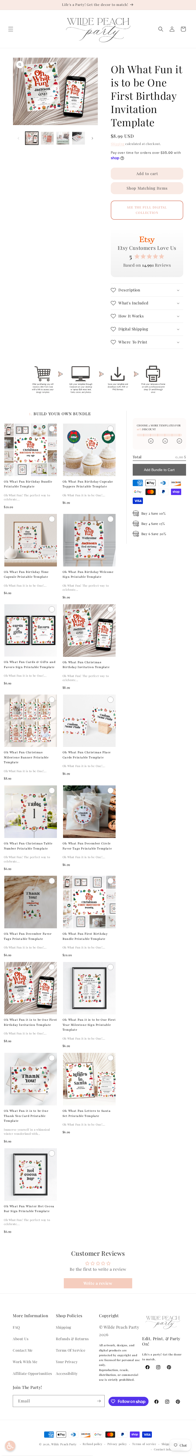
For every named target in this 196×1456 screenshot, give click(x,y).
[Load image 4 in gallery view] (78, 138)
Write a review (97, 1283)
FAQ (16, 1327)
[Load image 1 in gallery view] (31, 138)
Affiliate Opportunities (32, 1373)
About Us (21, 1338)
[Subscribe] (98, 1401)
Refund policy (92, 1444)
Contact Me (23, 1350)
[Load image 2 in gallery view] (47, 138)
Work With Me (25, 1361)
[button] (10, 29)
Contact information (168, 1449)
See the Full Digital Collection (147, 210)
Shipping (118, 144)
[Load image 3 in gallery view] (62, 138)
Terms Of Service (70, 1350)
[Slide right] (92, 138)
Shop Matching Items (147, 188)
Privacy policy (117, 1444)
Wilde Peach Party (64, 1444)
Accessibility (67, 1373)
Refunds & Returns (72, 1338)
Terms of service (144, 1444)
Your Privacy (67, 1361)
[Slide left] (18, 138)
